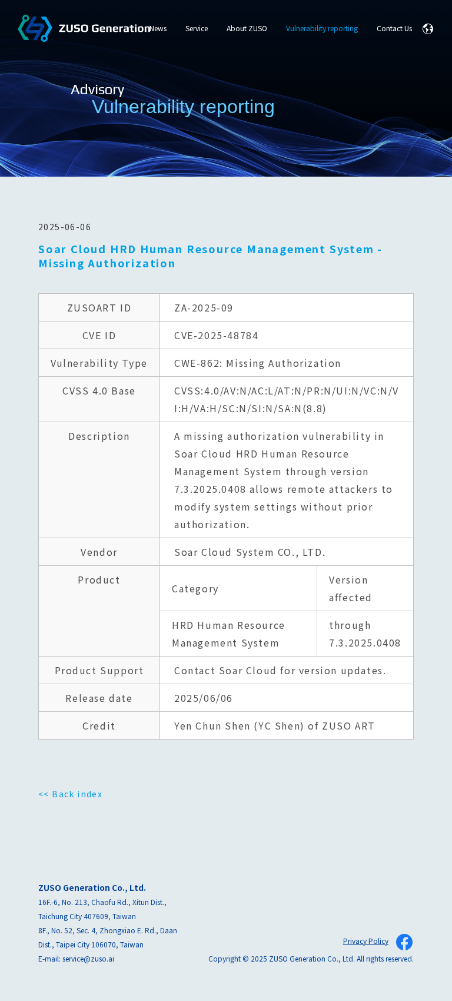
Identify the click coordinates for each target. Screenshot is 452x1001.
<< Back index (70, 794)
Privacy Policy (365, 941)
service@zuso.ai (88, 958)
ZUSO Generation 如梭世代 (84, 28)
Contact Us (394, 28)
